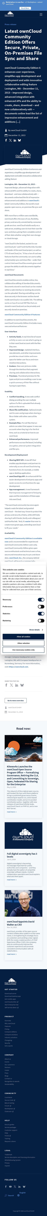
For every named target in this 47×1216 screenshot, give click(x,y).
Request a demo (10, 1141)
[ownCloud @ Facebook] (6, 1187)
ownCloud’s (34, 200)
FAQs (6, 1133)
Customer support (11, 1130)
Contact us (8, 1079)
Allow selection (23, 643)
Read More (25, 8)
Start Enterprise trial (11, 1005)
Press (6, 1073)
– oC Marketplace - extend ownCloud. (24, 3)
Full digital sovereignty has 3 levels (22, 855)
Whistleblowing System (13, 1160)
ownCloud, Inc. (15, 558)
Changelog (8, 1040)
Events (7, 1062)
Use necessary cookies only (23, 650)
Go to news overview (16, 700)
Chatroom (8, 1111)
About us (8, 1059)
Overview (8, 1021)
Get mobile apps (10, 999)
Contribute (8, 1097)
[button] (23, 1192)
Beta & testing (9, 1103)
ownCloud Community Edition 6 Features (22, 314)
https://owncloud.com (18, 666)
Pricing (7, 1029)
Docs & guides (9, 1124)
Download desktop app (13, 996)
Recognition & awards (12, 1081)
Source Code (9, 1100)
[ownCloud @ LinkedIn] (19, 1187)
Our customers (10, 1065)
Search (11, 1195)
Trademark (8, 1155)
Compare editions (11, 1032)
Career (7, 1070)
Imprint (7, 1166)
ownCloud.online (10, 1002)
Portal (7, 1136)
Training (7, 1139)
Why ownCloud (10, 1023)
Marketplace (9, 1109)
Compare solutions (11, 1035)
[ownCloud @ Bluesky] (19, 140)
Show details (34, 630)
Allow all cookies (23, 637)
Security (7, 1043)
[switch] (41, 606)
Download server (10, 993)
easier (28, 521)
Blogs (6, 1076)
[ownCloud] (9, 14)
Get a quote (9, 1046)
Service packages (10, 1127)
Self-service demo (11, 1007)
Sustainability (9, 1084)
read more (11, 812)
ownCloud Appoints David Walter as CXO (20, 923)
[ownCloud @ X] (15, 1187)
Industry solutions (11, 1037)
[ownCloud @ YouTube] (10, 1187)
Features (8, 1026)
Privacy (7, 1163)
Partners (7, 1067)
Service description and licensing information (20, 1157)
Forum (7, 1106)
